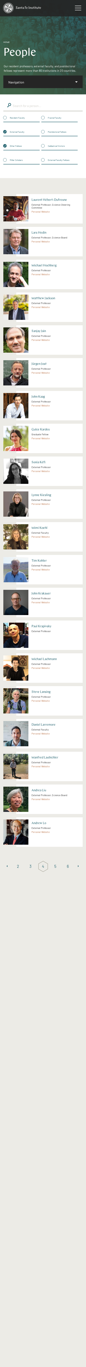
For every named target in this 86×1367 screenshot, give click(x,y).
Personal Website (41, 211)
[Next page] (79, 866)
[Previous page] (7, 866)
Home (6, 42)
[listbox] (43, 81)
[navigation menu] (78, 9)
